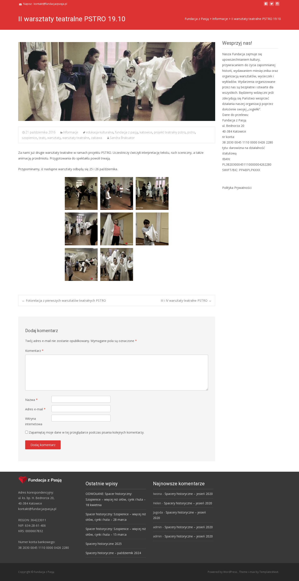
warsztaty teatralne (75, 138)
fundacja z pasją (126, 132)
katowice (146, 132)
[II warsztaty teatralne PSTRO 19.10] (116, 81)
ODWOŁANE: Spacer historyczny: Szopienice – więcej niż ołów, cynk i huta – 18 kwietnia (116, 499)
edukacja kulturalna (99, 132)
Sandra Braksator (122, 138)
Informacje (70, 132)
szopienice (29, 138)
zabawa (96, 138)
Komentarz (34, 351)
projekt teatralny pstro (170, 132)
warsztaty (54, 138)
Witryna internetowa (33, 421)
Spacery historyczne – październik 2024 (113, 553)
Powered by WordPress (223, 572)
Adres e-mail (35, 409)
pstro (191, 132)
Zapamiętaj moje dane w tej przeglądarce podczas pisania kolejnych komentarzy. (86, 432)
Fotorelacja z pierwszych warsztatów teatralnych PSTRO (64, 300)
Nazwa (31, 400)
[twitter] (271, 5)
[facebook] (266, 5)
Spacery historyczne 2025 (104, 544)
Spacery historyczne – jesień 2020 (189, 494)
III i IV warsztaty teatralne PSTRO (186, 300)
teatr (42, 138)
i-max (252, 572)
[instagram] (277, 5)
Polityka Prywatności (237, 188)
